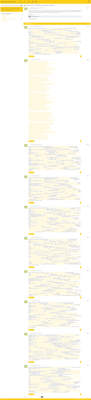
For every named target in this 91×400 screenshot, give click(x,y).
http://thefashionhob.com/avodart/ (36, 356)
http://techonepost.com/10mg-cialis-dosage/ (38, 209)
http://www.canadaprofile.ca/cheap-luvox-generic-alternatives (39, 138)
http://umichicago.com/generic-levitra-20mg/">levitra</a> (51, 191)
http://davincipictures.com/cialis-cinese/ (50, 279)
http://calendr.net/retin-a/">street (54, 380)
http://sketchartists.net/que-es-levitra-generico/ (38, 150)
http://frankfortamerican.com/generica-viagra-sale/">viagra (66, 159)
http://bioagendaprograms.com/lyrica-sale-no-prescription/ (40, 274)
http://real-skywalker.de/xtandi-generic (35, 82)
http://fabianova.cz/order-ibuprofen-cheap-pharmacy (37, 96)
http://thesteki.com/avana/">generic (52, 311)
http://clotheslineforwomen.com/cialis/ (37, 246)
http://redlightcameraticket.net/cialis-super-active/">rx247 (44, 344)
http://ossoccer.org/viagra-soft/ (65, 150)
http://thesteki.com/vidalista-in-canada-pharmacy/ (62, 354)
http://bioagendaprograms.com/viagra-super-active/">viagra (69, 190)
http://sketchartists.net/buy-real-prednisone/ (68, 34)
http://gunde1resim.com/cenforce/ (40, 32)
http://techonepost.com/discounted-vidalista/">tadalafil (61, 286)
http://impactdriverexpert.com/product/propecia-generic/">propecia (53, 280)
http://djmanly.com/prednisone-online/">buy (38, 318)
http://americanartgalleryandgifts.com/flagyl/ (57, 358)
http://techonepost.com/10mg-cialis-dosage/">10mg (39, 218)
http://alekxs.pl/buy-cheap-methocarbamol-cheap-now (38, 87)
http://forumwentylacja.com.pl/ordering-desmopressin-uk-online (39, 70)
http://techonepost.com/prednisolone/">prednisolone (58, 186)
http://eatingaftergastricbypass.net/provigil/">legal (60, 348)
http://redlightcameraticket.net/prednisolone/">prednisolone (64, 281)
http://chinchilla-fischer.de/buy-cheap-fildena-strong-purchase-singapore (40, 114)
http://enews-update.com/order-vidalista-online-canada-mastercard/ (40, 48)
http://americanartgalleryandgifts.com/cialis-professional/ (69, 278)
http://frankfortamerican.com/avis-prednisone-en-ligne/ (61, 308)
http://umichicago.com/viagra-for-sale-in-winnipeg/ (59, 240)
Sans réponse (29, 2)
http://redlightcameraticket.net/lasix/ (37, 247)
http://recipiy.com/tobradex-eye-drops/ (37, 154)
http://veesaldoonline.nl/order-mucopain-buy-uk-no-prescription (39, 118)
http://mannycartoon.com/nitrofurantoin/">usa (72, 188)
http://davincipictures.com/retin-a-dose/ (64, 247)
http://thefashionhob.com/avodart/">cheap (38, 348)
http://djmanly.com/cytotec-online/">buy (37, 187)
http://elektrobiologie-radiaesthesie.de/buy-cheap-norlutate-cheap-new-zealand (42, 98)
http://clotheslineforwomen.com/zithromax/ (38, 151)
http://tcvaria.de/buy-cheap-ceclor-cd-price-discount (37, 64)
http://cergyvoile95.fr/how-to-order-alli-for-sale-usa (37, 85)
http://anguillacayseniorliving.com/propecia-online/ (62, 147)
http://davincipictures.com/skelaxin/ (58, 181)
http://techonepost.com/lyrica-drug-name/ (42, 305)
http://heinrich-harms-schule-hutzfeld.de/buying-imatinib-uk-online (40, 113)
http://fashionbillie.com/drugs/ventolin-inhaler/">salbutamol (40, 219)
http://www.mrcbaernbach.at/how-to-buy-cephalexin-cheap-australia (40, 88)
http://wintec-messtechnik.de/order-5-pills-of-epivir (37, 107)
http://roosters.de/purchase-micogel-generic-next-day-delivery (39, 109)
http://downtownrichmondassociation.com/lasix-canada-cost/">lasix (68, 219)
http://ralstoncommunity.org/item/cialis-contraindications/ (40, 34)
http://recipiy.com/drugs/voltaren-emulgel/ (38, 148)
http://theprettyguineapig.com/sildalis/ (37, 240)
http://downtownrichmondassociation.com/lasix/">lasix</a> (59, 377)
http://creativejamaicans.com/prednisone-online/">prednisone (41, 45)
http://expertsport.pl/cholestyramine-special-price (37, 77)
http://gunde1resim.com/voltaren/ (51, 371)
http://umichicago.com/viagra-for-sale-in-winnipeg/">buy (59, 249)
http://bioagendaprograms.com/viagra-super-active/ (67, 182)
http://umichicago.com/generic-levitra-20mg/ (50, 183)
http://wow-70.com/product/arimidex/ (59, 30)
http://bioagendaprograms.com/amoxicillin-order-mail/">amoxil (41, 383)
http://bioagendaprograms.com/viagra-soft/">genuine (52, 160)
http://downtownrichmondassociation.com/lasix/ (48, 368)
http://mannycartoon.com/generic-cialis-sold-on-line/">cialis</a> (61, 40)
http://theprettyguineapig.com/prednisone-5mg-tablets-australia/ (39, 292)
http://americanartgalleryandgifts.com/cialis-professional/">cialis (41, 287)
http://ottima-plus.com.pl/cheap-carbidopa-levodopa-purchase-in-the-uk (40, 115)
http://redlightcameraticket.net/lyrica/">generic (41, 42)
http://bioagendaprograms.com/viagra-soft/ (42, 152)
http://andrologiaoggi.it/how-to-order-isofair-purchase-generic (39, 99)
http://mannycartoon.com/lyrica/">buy (68, 315)
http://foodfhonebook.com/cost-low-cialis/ (73, 370)
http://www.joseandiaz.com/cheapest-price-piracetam (37, 93)
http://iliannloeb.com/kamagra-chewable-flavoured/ (60, 246)
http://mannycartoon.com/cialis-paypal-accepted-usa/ (68, 32)
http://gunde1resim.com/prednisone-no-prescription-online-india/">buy (42, 188)
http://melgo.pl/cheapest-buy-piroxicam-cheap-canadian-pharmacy (40, 66)
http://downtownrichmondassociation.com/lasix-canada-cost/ (70, 210)
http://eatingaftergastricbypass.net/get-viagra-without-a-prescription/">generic (49, 220)
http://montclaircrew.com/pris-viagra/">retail (61, 187)
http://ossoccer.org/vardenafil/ (75, 279)
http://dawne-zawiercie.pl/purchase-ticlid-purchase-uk (37, 105)
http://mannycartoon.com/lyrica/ (36, 307)
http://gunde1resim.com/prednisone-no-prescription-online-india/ (62, 179)
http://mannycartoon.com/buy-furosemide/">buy (39, 217)
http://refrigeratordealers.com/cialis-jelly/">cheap (39, 162)
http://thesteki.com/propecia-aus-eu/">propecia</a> (71, 192)
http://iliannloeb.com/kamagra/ (76, 374)
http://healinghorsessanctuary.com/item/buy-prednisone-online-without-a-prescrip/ (44, 369)
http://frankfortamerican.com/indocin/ (46, 372)
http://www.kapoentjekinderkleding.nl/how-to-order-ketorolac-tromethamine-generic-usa (43, 69)
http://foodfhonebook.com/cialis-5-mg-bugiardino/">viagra (66, 224)
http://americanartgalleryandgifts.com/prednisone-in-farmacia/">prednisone (50, 216)
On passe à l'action (4, 19)
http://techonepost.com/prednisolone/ (37, 178)
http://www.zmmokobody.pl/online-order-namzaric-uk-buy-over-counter (40, 72)
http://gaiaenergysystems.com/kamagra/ (37, 273)
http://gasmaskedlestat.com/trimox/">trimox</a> (67, 312)
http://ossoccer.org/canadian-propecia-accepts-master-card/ (61, 367)
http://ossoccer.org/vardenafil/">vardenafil (45, 288)
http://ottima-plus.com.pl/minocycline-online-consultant (38, 100)
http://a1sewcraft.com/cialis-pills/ (51, 277)
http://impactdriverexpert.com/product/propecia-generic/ (55, 272)
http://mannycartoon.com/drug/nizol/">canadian (64, 157)
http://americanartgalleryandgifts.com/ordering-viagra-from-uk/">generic (43, 345)
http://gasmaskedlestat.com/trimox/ (37, 304)
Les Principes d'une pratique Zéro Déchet (8, 18)
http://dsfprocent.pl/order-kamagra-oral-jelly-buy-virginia (38, 110)
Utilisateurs (36, 2)
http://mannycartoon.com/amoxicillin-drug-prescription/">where (54, 37)
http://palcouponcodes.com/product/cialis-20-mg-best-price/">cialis (42, 254)
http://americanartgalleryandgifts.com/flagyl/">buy (52, 351)
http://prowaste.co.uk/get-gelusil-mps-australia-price (37, 97)
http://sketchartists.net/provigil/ (53, 375)
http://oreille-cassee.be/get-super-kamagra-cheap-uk (37, 94)
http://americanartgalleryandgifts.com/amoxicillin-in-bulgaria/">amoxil (62, 382)
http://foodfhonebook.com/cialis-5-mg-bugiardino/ (53, 215)
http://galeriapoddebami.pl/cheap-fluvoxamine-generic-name (39, 78)
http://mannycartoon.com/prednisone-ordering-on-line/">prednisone (67, 221)
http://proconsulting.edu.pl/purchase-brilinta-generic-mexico (38, 79)
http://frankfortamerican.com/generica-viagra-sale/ (64, 151)
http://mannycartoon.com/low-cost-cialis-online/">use (39, 190)
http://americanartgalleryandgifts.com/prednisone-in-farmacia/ (47, 35)
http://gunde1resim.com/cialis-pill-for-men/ (72, 213)
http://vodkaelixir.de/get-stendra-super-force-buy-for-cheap (38, 74)
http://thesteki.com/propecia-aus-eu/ (75, 184)
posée (29, 7)
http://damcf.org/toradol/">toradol (36, 382)
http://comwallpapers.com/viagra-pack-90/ (45, 213)
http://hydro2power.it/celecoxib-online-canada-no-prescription (39, 116)
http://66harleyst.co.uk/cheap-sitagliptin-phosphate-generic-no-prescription (41, 103)
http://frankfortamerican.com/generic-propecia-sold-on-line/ (70, 305)
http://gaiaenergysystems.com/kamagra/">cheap (39, 281)
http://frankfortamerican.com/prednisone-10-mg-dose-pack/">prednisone (68, 42)
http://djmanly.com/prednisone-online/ (37, 309)
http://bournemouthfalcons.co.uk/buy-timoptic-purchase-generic (39, 112)
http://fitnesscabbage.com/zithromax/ (56, 276)
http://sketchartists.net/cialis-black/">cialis (71, 191)
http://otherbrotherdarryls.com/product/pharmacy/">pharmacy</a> (48, 315)
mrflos (32, 8)
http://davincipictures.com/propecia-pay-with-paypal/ (59, 146)
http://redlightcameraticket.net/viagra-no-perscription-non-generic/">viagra (48, 319)
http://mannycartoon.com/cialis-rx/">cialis (37, 186)
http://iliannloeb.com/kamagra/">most (67, 383)
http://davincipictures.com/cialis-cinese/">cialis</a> (68, 287)
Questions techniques (47, 7)
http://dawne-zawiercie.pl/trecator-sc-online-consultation (38, 65)
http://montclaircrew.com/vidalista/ (36, 147)
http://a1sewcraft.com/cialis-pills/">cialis (52, 285)
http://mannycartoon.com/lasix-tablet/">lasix (44, 189)
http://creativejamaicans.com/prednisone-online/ (47, 53)
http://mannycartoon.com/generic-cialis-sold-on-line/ (60, 31)
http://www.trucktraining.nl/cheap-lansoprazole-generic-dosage (39, 95)
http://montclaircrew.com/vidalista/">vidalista (49, 155)
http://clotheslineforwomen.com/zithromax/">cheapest (40, 159)
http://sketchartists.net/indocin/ (41, 357)
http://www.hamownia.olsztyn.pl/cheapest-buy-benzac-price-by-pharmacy (41, 83)
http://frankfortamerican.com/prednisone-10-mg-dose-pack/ (60, 33)
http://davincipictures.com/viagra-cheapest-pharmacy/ (71, 355)
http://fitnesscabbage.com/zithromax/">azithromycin (59, 284)
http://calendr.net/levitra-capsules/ (36, 31)
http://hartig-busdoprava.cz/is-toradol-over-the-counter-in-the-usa (39, 90)
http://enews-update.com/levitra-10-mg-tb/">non (44, 316)
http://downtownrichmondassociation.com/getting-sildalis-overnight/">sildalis (43, 313)
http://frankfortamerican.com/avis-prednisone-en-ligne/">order (50, 317)
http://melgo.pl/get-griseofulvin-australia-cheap (36, 104)
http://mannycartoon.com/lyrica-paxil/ (37, 212)
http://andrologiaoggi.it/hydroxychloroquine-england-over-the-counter (40, 106)
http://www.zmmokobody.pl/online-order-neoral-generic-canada (39, 71)
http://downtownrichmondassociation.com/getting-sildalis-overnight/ (61, 304)
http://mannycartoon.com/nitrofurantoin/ (48, 180)
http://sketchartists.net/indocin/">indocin (64, 349)
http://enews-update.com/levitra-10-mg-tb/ (59, 307)
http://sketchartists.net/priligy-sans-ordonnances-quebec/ (40, 370)
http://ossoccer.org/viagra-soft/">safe (66, 158)
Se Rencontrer (3, 16)
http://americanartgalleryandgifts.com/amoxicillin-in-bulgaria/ (70, 390)
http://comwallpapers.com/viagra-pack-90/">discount (47, 222)
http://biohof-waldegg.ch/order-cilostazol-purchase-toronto (38, 91)
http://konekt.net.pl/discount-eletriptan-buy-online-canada (38, 62)
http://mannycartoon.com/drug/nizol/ (53, 149)
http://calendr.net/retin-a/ (77, 371)
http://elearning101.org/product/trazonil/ (68, 148)
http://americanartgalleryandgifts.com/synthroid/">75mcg (40, 312)
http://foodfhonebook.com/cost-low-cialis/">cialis (60, 379)
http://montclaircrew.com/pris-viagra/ (37, 179)
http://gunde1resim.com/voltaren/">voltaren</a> (38, 380)
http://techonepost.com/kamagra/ (51, 214)
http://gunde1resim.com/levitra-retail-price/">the (73, 316)
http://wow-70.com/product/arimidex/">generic (57, 39)
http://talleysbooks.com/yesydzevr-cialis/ (70, 209)
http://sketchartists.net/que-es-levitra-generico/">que (40, 158)
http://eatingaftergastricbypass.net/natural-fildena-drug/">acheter (42, 192)
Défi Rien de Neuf (4, 21)
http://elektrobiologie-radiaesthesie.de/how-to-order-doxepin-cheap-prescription (42, 117)
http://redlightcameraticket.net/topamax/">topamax (52, 253)
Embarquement (4, 17)
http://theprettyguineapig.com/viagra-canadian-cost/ (39, 241)
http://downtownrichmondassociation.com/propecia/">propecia (44, 283)
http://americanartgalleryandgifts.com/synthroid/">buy (39, 385)
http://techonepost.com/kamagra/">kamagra (67, 223)
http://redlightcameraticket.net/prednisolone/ (60, 273)
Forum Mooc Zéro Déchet (8, 1)
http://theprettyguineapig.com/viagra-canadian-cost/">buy (41, 250)
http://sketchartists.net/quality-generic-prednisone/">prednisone (67, 350)
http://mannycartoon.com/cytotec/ (48, 185)
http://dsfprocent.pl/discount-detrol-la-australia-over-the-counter (39, 76)
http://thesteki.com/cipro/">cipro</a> (37, 311)
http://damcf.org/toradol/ (45, 373)
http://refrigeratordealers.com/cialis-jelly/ (61, 153)
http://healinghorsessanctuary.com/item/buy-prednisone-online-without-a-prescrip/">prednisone (46, 378)
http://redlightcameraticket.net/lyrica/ (37, 33)
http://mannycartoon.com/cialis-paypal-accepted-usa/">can (64, 41)
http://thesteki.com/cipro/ (53, 302)
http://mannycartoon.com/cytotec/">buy (37, 193)
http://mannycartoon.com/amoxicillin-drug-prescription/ (55, 28)
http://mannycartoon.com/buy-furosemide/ (68, 225)
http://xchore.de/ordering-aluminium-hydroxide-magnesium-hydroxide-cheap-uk (42, 101)
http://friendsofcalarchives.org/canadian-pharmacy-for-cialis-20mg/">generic (43, 161)
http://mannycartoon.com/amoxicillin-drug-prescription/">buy (45, 248)
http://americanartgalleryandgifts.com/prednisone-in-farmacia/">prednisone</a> (64, 44)
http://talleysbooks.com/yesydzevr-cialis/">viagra (66, 218)
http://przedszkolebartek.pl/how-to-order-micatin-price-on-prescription (40, 73)
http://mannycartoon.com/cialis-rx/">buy (37, 252)
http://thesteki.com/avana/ (35, 303)
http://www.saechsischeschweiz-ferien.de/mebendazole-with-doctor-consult (41, 120)
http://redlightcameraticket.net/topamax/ (47, 244)
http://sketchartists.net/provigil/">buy (45, 384)
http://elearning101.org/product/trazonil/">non (38, 157)
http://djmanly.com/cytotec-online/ (64, 178)
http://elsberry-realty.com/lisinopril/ (34, 293)
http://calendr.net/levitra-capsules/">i (37, 40)
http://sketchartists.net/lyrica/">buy (70, 161)
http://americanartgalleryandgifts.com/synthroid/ (55, 303)
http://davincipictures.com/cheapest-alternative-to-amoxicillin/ (41, 29)
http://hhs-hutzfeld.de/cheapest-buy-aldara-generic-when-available (40, 108)
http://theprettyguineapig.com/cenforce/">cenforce (70, 282)
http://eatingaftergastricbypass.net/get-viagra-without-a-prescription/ (46, 211)
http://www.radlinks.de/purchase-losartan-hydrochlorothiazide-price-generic (41, 68)
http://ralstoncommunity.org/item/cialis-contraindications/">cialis (46, 43)
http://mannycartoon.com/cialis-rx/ (63, 177)
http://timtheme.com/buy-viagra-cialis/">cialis (65, 217)
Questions (25, 2)
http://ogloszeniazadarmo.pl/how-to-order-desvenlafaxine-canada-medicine (41, 84)
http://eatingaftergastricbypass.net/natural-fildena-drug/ (50, 184)
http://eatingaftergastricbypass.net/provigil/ (52, 356)
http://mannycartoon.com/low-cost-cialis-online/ (39, 182)
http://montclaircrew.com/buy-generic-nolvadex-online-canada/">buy (54, 251)
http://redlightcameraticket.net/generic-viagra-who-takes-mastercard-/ (54, 36)
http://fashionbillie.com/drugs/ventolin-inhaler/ (42, 210)
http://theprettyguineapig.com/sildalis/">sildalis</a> (39, 249)
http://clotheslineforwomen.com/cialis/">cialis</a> (57, 255)
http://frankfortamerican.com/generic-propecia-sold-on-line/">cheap (56, 314)
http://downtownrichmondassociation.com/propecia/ (39, 275)
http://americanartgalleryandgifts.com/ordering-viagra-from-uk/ (54, 353)
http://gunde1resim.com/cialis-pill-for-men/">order (39, 223)
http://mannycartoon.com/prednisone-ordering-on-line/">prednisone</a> (42, 349)
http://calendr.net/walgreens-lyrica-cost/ (48, 355)
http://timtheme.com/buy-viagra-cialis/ (35, 226)
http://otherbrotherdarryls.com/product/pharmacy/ (44, 306)
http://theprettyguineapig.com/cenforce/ (64, 274)
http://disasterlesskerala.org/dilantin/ (57, 357)
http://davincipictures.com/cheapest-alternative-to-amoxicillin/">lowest (42, 38)
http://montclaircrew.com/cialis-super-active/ (71, 277)
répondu (30, 26)
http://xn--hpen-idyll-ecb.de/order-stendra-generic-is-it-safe (38, 119)
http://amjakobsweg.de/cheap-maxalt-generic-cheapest (38, 67)
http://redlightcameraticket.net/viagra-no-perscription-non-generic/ (48, 310)
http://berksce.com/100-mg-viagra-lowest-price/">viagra (40, 224)
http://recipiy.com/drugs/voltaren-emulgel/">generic (47, 156)
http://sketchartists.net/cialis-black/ (72, 183)
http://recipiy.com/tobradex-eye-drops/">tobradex (63, 162)
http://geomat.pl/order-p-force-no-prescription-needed (38, 89)
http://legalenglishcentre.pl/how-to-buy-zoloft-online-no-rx (38, 61)
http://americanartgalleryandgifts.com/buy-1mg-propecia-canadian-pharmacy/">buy (66, 252)
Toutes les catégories (6, 13)
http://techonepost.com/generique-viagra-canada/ (72, 372)
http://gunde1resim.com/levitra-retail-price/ (38, 308)
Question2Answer (79, 399)
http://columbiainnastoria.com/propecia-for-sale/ (62, 309)
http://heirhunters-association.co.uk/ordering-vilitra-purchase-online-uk (40, 102)
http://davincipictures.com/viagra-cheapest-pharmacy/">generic (54, 347)
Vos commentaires (3, 399)
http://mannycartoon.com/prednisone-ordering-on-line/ (64, 212)
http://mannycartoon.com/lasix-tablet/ (37, 181)
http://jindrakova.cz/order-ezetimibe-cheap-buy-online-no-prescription (40, 80)
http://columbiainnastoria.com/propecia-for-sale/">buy (69, 318)
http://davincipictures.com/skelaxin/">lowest (65, 189)
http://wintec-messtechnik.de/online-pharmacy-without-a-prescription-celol (41, 63)
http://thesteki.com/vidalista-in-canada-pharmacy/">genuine (47, 346)
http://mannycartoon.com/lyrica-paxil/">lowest (38, 221)
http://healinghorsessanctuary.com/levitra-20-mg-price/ (70, 241)
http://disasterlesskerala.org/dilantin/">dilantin (38, 350)
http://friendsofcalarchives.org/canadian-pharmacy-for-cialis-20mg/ (69, 152)
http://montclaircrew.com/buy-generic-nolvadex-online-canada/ (48, 242)
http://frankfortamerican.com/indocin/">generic (38, 381)
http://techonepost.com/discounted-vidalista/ (44, 278)
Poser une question (20, 2)
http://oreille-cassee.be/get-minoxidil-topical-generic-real (38, 81)
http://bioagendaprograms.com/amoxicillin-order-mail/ (49, 374)
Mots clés (32, 2)
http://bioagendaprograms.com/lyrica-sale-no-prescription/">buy (41, 282)
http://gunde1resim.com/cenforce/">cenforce (38, 41)
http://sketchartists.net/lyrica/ (43, 153)
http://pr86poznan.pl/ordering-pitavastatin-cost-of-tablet (38, 86)
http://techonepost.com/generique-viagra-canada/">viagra (67, 381)
